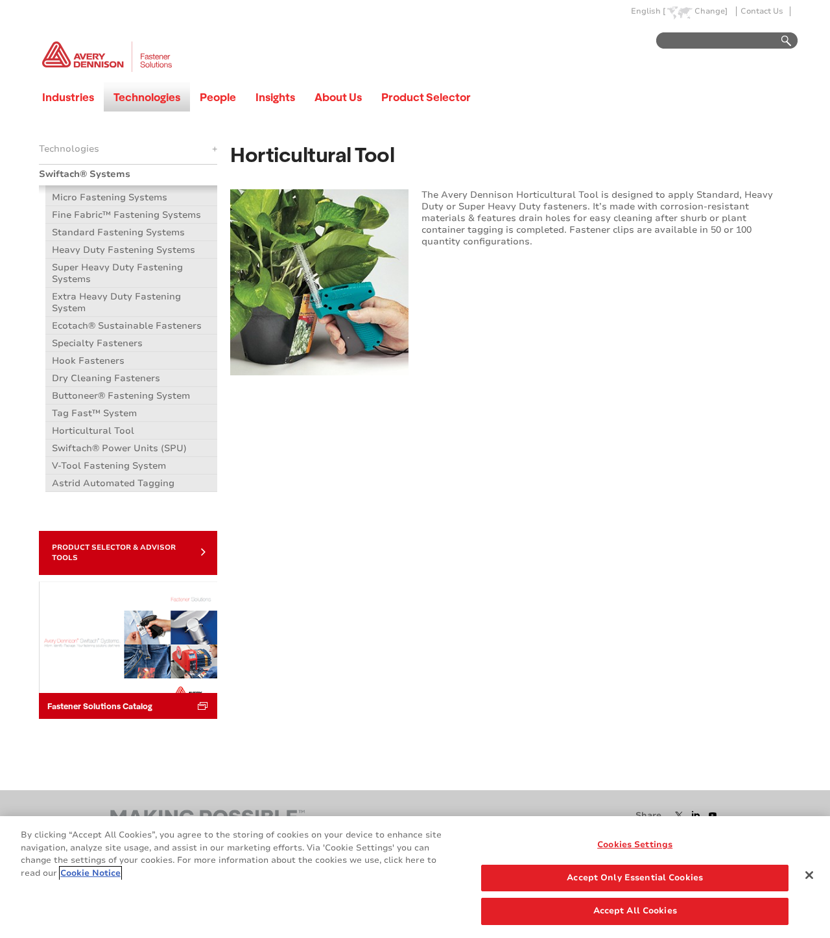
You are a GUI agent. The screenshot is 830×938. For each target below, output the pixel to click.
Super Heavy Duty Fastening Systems (117, 273)
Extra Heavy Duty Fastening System (116, 302)
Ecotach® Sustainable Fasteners (127, 326)
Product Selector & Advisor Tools (114, 553)
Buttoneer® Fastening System (121, 396)
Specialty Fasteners (97, 343)
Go (780, 41)
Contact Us (762, 11)
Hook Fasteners (88, 361)
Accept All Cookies (635, 911)
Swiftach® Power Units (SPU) (119, 448)
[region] (415, 877)
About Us (338, 97)
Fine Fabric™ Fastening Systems (126, 215)
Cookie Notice (90, 873)
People (218, 97)
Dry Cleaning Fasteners (106, 378)
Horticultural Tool (93, 431)
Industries (68, 97)
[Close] (809, 875)
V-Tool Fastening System (109, 466)
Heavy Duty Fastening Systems (123, 250)
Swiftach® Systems (84, 174)
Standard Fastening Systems (118, 232)
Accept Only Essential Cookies (635, 878)
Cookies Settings (634, 844)
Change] (711, 11)
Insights (275, 97)
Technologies (146, 97)
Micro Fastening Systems (109, 197)
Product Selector (426, 97)
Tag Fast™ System (94, 413)
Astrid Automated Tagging (113, 483)
